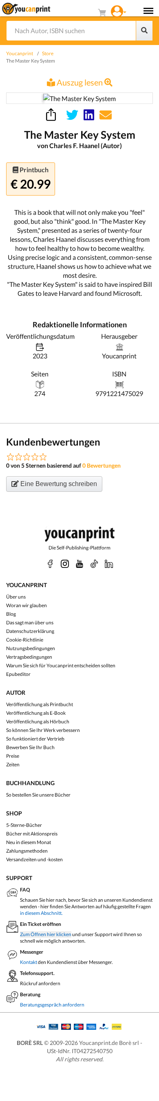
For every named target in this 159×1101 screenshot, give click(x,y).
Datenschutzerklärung (30, 631)
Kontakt (28, 962)
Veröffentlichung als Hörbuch (37, 721)
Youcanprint (19, 53)
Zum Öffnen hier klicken (45, 934)
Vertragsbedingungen (29, 657)
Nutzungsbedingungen (30, 648)
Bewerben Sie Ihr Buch (30, 747)
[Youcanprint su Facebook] (50, 564)
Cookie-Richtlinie (24, 640)
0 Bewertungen (101, 465)
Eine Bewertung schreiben (58, 483)
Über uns (16, 597)
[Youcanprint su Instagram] (65, 564)
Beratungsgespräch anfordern (52, 1005)
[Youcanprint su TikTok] (94, 564)
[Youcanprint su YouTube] (79, 564)
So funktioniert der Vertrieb (35, 739)
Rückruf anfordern (40, 983)
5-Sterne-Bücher (24, 825)
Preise (12, 756)
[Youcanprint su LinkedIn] (109, 564)
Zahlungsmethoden (27, 851)
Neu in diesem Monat (28, 842)
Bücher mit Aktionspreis (31, 834)
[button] (118, 10)
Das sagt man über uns (29, 622)
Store (47, 53)
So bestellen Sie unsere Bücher (38, 795)
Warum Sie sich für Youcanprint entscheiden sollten (60, 665)
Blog (11, 614)
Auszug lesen (79, 82)
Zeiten (13, 764)
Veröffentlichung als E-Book (36, 713)
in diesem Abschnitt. (41, 913)
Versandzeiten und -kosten (34, 859)
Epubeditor (18, 674)
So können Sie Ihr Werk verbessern (43, 730)
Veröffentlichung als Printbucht (39, 704)
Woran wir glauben (26, 605)
